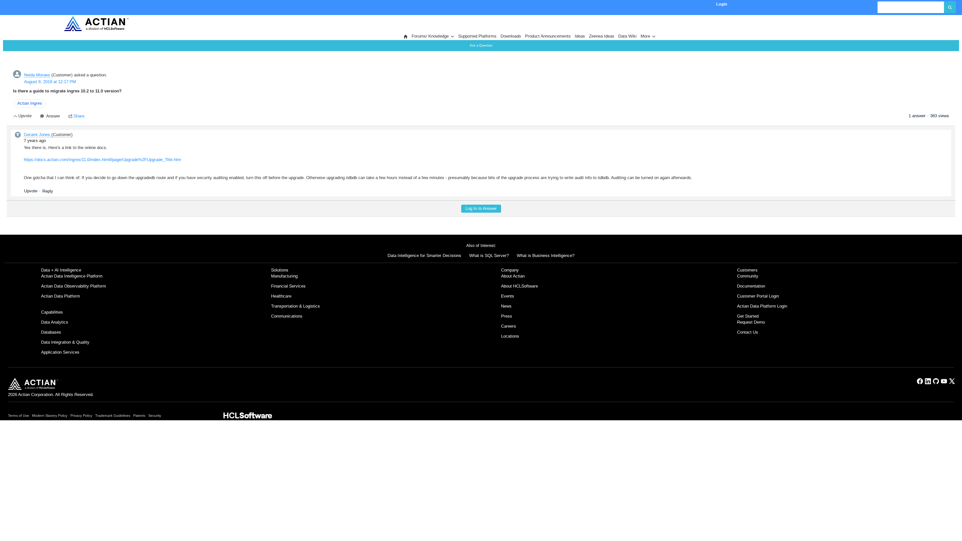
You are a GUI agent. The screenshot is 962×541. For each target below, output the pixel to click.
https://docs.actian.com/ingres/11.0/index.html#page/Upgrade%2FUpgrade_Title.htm (102, 159)
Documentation (751, 286)
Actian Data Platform (60, 296)
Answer (53, 116)
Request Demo (751, 322)
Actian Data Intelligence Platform (71, 276)
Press (506, 316)
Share (78, 116)
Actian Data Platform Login (762, 306)
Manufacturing (284, 276)
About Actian (513, 276)
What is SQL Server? (489, 255)
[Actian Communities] (96, 23)
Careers (508, 326)
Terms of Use (18, 416)
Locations (510, 336)
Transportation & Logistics (295, 306)
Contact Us (747, 332)
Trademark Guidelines (112, 416)
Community (747, 276)
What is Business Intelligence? (545, 255)
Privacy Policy (81, 416)
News (506, 306)
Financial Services (288, 286)
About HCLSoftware (519, 286)
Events (507, 296)
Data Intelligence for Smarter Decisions (424, 255)
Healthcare (281, 296)
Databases (51, 332)
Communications (286, 316)
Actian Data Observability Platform (73, 286)
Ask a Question (481, 45)
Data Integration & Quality (65, 342)
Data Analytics (54, 322)
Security (154, 416)
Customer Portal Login (758, 296)
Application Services (60, 352)
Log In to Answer (481, 208)
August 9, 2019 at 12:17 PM (50, 81)
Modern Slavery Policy (49, 416)
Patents (139, 416)
